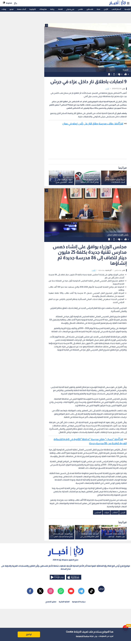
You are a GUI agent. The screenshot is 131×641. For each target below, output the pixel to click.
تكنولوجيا (32, 9)
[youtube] (71, 591)
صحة (98, 9)
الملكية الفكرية (64, 602)
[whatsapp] (61, 591)
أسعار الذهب (116, 9)
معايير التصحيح (51, 602)
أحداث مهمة (21, 9)
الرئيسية (127, 9)
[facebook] (30, 591)
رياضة (52, 9)
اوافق (29, 634)
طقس (80, 9)
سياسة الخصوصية (82, 636)
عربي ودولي (70, 9)
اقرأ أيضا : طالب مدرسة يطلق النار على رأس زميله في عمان (92, 123)
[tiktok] (91, 591)
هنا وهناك (43, 9)
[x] (40, 591)
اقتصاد (60, 9)
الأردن (106, 9)
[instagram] (50, 591)
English (9, 3)
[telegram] (81, 591)
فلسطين (89, 9)
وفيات (4, 9)
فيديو (11, 9)
